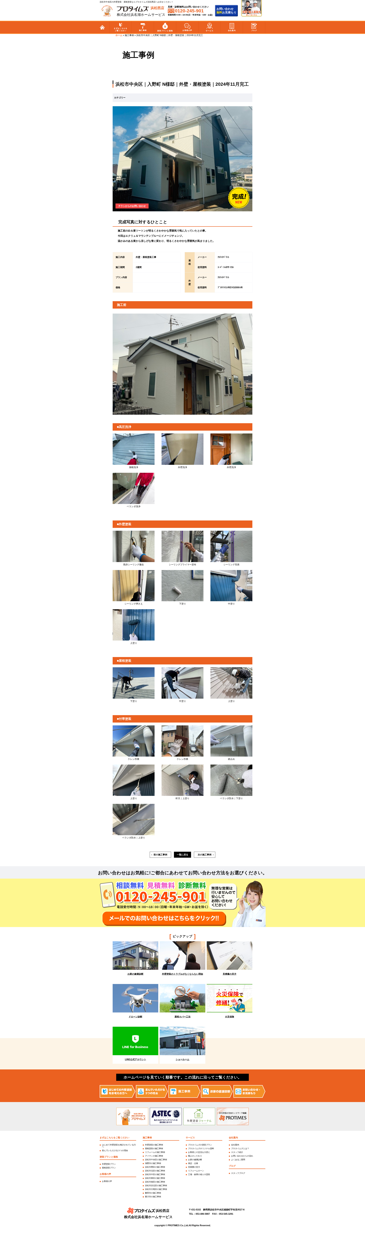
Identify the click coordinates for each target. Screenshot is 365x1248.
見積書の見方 (194, 1167)
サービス (209, 31)
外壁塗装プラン (109, 1164)
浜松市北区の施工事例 (155, 1171)
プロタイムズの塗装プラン (200, 1145)
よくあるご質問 (238, 1160)
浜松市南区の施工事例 (155, 1182)
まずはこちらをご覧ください (120, 29)
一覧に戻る (182, 854)
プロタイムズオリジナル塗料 (201, 1148)
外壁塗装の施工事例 (154, 1145)
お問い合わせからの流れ (242, 1156)
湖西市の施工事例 (153, 1163)
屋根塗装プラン (109, 1168)
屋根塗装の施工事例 (154, 1148)
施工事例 (143, 30)
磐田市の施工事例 (153, 1193)
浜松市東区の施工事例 (155, 1178)
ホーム (118, 35)
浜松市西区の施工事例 (155, 1167)
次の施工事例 (204, 854)
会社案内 (232, 30)
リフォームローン (196, 1171)
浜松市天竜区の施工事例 (156, 1189)
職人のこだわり (195, 1156)
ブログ (254, 30)
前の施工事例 (160, 854)
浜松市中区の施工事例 (155, 1174)
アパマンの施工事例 (154, 1156)
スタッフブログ (238, 1173)
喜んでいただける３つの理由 (115, 1150)
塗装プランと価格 (165, 31)
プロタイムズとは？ (240, 1148)
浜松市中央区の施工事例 (156, 1160)
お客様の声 (187, 30)
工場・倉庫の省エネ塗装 (199, 1174)
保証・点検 (193, 1163)
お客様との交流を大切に (199, 1152)
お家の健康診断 (195, 1160)
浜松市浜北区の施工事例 (156, 1185)
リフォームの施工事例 (155, 1152)
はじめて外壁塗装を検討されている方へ (119, 1146)
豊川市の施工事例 (153, 1197)
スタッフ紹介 (237, 1152)
